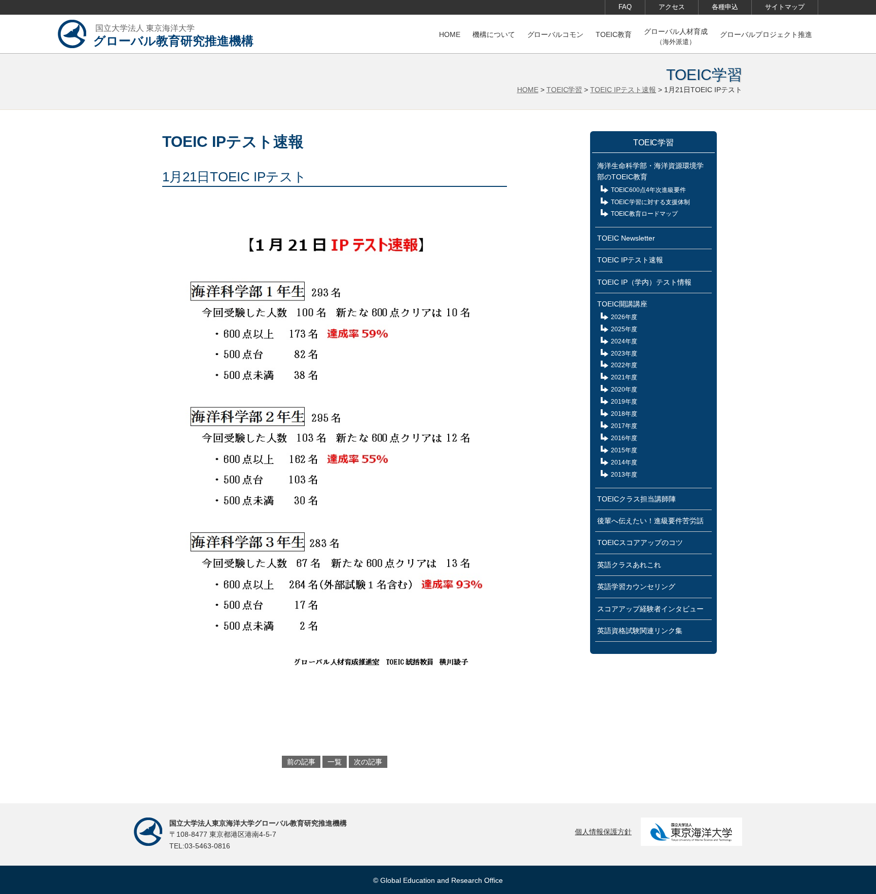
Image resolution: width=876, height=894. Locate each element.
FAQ (625, 7)
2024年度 (624, 341)
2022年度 (624, 365)
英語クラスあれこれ (629, 565)
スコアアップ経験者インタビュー (650, 609)
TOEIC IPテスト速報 (623, 90)
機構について (493, 34)
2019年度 (624, 401)
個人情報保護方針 (603, 832)
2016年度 (624, 438)
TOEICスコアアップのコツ (640, 542)
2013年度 (624, 474)
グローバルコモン (555, 34)
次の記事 (368, 762)
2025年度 (624, 329)
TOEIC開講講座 (622, 304)
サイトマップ (785, 7)
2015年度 (624, 450)
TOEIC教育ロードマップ (644, 213)
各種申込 (725, 7)
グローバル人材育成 (676, 36)
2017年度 (624, 426)
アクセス (672, 7)
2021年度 (624, 377)
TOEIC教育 (614, 34)
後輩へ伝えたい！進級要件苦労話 (650, 521)
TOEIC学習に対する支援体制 (650, 202)
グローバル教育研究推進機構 (173, 36)
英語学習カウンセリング (636, 586)
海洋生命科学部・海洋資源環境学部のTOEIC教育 (650, 171)
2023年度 (624, 353)
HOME (449, 34)
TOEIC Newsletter (626, 238)
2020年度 (624, 389)
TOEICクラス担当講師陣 (636, 499)
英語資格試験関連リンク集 (639, 631)
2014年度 (624, 462)
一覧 (334, 762)
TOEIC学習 (564, 90)
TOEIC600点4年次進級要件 (648, 189)
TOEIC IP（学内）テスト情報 (644, 282)
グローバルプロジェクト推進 (766, 34)
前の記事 (301, 762)
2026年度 (624, 317)
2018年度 (624, 413)
